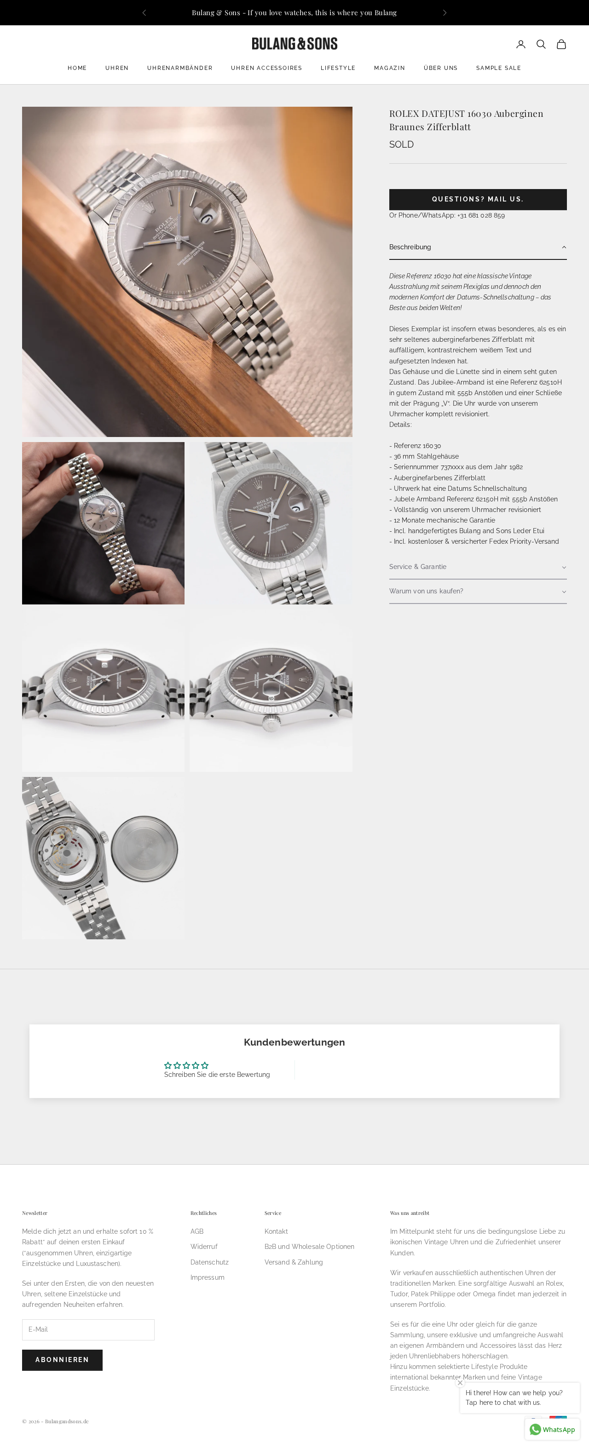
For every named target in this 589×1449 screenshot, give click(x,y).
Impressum (208, 1277)
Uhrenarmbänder (180, 68)
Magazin (389, 68)
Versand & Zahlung (294, 1262)
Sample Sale (498, 68)
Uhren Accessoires (266, 68)
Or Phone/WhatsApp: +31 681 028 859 (447, 215)
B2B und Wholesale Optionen (310, 1246)
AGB (197, 1231)
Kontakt (276, 1231)
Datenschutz (210, 1262)
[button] (478, 248)
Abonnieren (62, 1359)
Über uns (441, 68)
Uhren (117, 68)
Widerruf (204, 1246)
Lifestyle (338, 68)
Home (77, 68)
